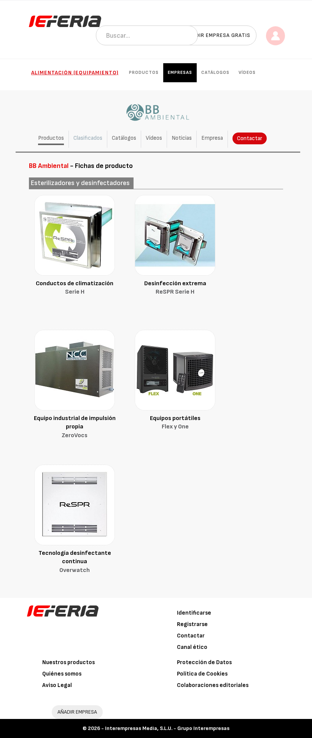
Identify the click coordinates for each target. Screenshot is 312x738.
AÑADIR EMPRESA (77, 712)
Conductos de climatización (74, 288)
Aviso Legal (57, 685)
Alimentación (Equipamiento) (75, 72)
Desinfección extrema (175, 288)
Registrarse (192, 624)
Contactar (249, 138)
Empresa (212, 138)
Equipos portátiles (175, 423)
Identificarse (194, 613)
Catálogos (215, 72)
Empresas (180, 72)
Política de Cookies (202, 673)
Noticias (182, 138)
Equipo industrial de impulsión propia (75, 427)
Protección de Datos (204, 662)
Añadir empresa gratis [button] (217, 35)
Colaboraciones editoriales (212, 685)
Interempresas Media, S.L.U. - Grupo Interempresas (167, 728)
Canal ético (192, 647)
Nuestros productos (68, 662)
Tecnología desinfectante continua (74, 562)
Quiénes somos (61, 673)
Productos (144, 72)
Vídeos (247, 72)
